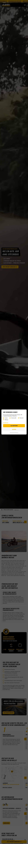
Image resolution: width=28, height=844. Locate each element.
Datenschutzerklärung (14, 432)
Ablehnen (14, 429)
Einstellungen (5, 422)
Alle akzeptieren (14, 425)
